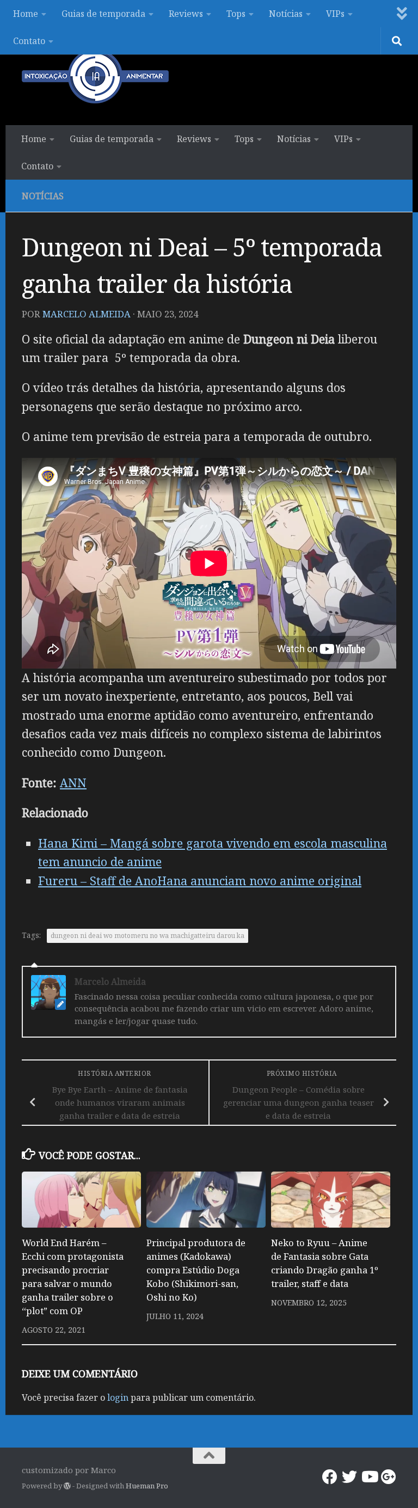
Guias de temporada (103, 14)
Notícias (286, 14)
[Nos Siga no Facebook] (329, 1477)
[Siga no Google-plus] (388, 1477)
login (117, 1397)
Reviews (186, 14)
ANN (73, 782)
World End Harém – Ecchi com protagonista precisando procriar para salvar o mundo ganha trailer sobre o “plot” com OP (73, 1276)
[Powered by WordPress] (67, 1485)
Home (25, 14)
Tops (235, 14)
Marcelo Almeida (86, 314)
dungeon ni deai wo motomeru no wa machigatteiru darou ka (147, 935)
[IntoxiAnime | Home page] (95, 76)
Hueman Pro (147, 1486)
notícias (43, 196)
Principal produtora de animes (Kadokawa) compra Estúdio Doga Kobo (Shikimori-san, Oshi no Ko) (195, 1269)
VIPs (335, 14)
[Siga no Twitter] (349, 1477)
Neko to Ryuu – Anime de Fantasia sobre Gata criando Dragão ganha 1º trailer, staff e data (324, 1263)
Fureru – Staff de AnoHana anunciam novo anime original (199, 880)
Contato (29, 41)
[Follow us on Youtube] (369, 1477)
